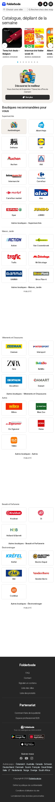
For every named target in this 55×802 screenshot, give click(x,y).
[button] (45, 4)
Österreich (20, 764)
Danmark (19, 767)
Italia (5, 770)
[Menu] (50, 4)
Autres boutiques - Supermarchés (26, 223)
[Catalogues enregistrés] (40, 4)
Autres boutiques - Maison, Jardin (26, 287)
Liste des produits (27, 693)
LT (9, 770)
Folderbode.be (35, 778)
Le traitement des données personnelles (27, 796)
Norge (26, 770)
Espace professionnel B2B (28, 718)
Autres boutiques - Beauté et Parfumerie (26, 543)
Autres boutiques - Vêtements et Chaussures (26, 394)
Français (36, 767)
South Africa (44, 770)
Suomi (28, 767)
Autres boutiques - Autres (26, 454)
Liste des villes (27, 688)
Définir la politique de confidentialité (27, 785)
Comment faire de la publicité (27, 713)
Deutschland (8, 767)
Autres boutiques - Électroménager (26, 604)
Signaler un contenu (27, 683)
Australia (30, 764)
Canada (39, 764)
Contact (27, 678)
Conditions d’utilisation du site (27, 790)
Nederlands (17, 770)
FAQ (27, 672)
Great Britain (46, 767)
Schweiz (48, 764)
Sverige (33, 770)
